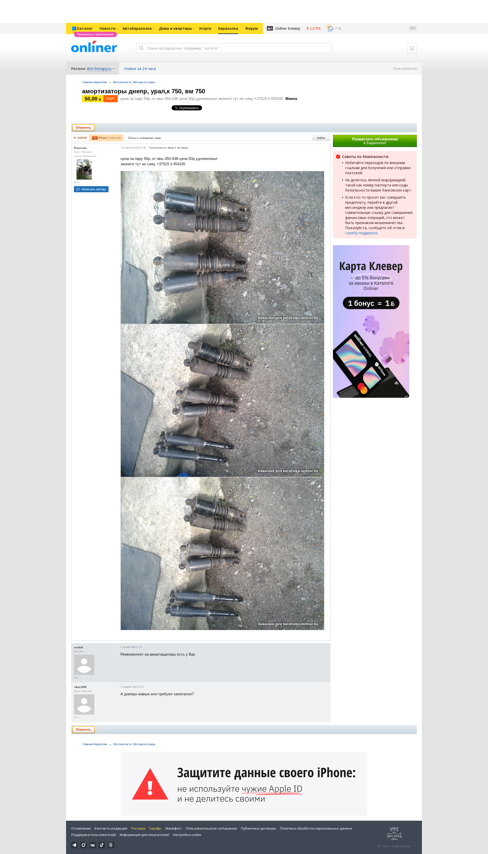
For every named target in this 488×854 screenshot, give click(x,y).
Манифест (173, 828)
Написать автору (94, 189)
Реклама (138, 828)
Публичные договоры (258, 828)
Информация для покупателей (144, 834)
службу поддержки (361, 232)
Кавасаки (80, 147)
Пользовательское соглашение (211, 828)
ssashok (78, 647)
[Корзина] (412, 48)
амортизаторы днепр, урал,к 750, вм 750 (143, 91)
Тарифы (155, 828)
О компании (81, 828)
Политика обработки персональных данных (316, 828)
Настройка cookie (187, 834)
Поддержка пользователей (93, 834)
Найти (321, 137)
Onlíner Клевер (287, 28)
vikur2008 (80, 686)
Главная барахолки (94, 82)
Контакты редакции (111, 828)
